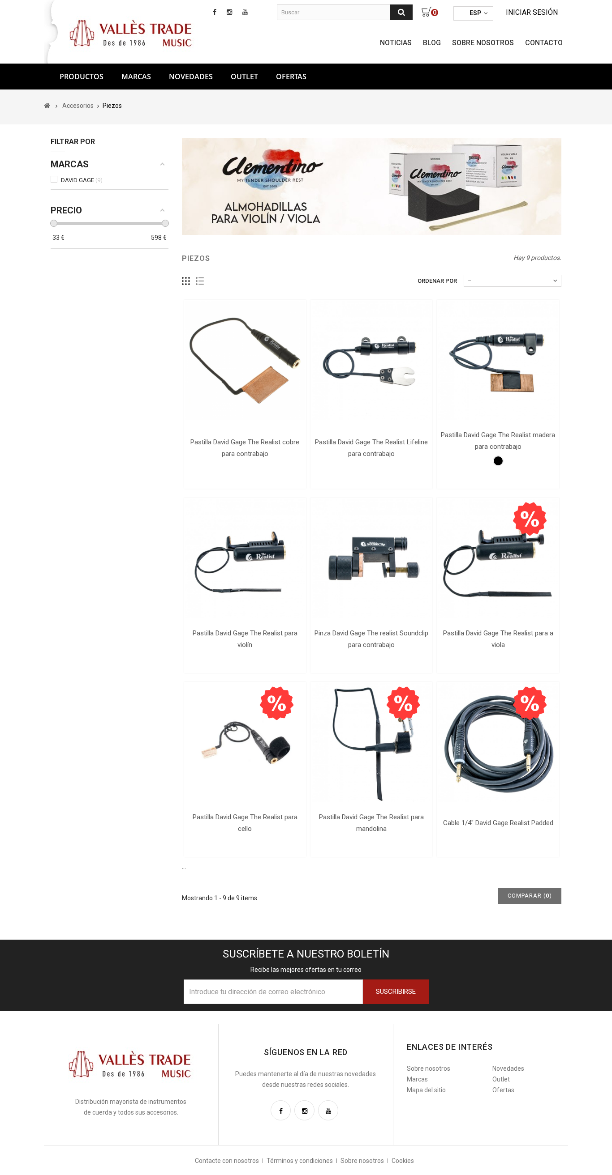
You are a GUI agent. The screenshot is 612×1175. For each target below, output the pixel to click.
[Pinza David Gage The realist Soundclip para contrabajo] (371, 558)
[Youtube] (328, 1110)
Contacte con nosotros (227, 1160)
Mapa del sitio (426, 1090)
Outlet (244, 76)
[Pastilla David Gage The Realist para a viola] (497, 558)
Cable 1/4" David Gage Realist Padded (498, 823)
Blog (432, 42)
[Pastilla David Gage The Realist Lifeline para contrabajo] (371, 360)
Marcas (136, 76)
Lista (200, 281)
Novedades (191, 76)
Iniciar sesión (532, 12)
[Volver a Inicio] (47, 105)
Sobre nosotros (483, 42)
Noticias (396, 42)
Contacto (544, 42)
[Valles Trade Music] (132, 32)
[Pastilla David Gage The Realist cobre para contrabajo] (245, 360)
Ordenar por (437, 280)
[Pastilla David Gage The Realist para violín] (245, 558)
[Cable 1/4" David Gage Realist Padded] (497, 742)
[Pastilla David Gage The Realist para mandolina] (371, 742)
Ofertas (503, 1090)
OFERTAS (291, 76)
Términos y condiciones (300, 1160)
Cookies (403, 1160)
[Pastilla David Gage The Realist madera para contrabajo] (497, 360)
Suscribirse (396, 992)
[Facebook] (281, 1110)
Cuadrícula (186, 281)
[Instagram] (304, 1110)
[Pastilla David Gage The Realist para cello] (245, 742)
